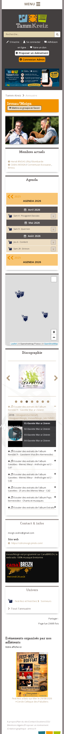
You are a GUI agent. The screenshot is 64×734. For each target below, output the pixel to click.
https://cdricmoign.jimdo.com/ (27, 543)
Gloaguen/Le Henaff (27, 415)
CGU (48, 721)
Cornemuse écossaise (39, 164)
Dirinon (25, 248)
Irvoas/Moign (35, 418)
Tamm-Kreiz (13, 95)
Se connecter (33, 42)
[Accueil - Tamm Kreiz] (32, 19)
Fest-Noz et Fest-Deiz (26, 601)
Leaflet (14, 343)
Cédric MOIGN (18, 164)
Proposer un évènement (33, 53)
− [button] (54, 337)
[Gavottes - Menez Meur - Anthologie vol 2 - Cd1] (32, 377)
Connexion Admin (33, 59)
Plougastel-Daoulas (30, 215)
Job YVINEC (49, 418)
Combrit (24, 242)
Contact (32, 721)
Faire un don (39, 47)
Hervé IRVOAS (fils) (20, 161)
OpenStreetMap (51, 343)
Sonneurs (45, 601)
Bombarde (37, 161)
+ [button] (54, 332)
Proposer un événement (36, 725)
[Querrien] (45, 315)
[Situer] (53, 216)
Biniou (11, 167)
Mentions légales (15, 725)
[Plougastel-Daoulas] (18, 295)
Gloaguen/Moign (18, 418)
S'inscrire (14, 42)
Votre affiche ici (13, 647)
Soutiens (41, 721)
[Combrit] (25, 318)
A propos (11, 721)
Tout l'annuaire (21, 608)
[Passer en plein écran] (54, 279)
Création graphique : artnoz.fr (21, 728)
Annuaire (31, 95)
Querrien (25, 229)
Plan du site (22, 721)
